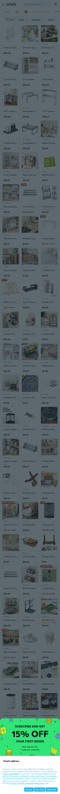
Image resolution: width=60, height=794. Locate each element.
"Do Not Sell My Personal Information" (27, 783)
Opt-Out (40, 789)
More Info (51, 789)
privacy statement (10, 773)
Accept (29, 789)
